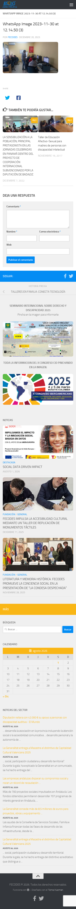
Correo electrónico (50, 231)
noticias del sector (15, 710)
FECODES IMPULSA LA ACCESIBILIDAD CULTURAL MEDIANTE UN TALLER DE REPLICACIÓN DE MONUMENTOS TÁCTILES (35, 523)
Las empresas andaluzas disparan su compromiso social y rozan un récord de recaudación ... (35, 781)
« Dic (6, 696)
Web (9, 244)
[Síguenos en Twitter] (71, 276)
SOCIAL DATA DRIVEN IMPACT (22, 467)
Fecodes (13, 37)
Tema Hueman (55, 890)
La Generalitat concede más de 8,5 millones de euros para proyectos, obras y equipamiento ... (35, 811)
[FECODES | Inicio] (12, 4)
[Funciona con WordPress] (28, 890)
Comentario (13, 206)
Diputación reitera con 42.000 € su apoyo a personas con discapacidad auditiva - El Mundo (35, 720)
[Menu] (71, 4)
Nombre (11, 231)
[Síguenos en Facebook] (65, 276)
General (22, 514)
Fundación (9, 514)
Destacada (9, 462)
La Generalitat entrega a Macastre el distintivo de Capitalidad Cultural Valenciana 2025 (37, 750)
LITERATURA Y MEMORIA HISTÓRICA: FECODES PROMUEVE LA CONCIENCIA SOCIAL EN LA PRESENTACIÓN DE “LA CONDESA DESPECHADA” (35, 583)
